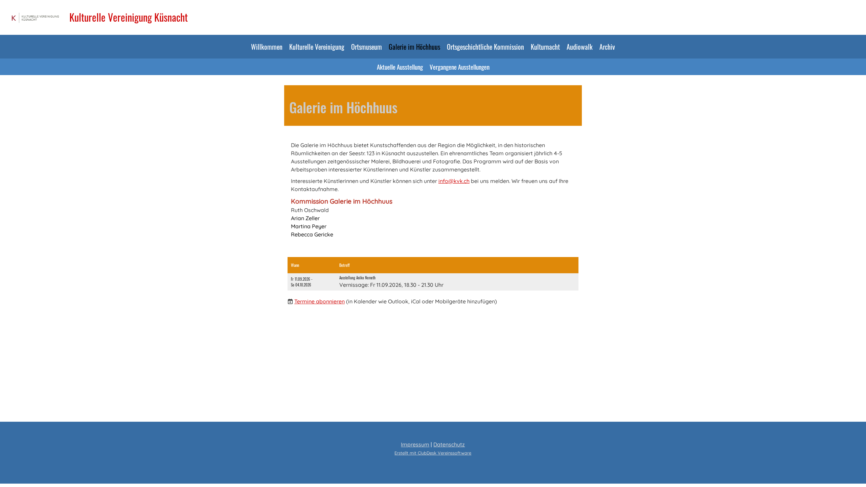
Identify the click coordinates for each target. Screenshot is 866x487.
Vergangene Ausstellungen (459, 66)
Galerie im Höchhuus (414, 47)
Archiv (607, 47)
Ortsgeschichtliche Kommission (485, 47)
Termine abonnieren (319, 301)
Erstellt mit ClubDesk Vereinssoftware (432, 453)
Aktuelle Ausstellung (400, 66)
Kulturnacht (545, 47)
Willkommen (266, 47)
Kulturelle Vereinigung (316, 47)
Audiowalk (580, 47)
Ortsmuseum (366, 47)
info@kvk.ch (454, 181)
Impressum (415, 444)
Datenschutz (449, 444)
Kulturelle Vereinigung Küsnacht (128, 17)
